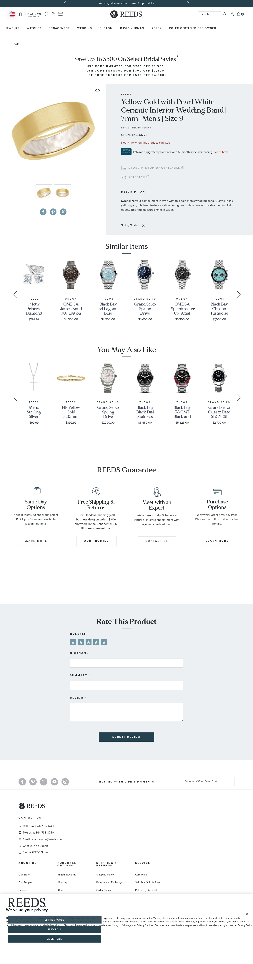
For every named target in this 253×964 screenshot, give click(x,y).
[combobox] (209, 14)
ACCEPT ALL (54, 939)
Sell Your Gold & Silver (148, 882)
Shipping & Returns (106, 864)
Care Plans (141, 875)
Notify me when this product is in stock (146, 142)
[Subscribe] (230, 782)
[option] (126, 3)
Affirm (60, 890)
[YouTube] (54, 781)
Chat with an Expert (35, 845)
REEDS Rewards (66, 875)
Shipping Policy (105, 875)
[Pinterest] (33, 781)
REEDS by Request (146, 890)
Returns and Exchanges (110, 882)
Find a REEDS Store (35, 852)
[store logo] (126, 14)
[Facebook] (22, 781)
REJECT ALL (54, 929)
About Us (28, 863)
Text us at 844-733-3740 (38, 832)
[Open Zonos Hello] (12, 14)
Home (16, 44)
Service (142, 863)
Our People (25, 882)
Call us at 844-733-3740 (38, 826)
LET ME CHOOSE (54, 919)
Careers (23, 890)
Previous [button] (65, 3)
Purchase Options (66, 864)
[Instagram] (65, 781)
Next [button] (188, 3)
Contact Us (30, 818)
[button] (62, 192)
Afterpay (62, 882)
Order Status (103, 890)
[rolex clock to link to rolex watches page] (239, 28)
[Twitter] (43, 781)
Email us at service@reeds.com (43, 839)
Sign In (232, 14)
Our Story (24, 875)
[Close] (247, 914)
